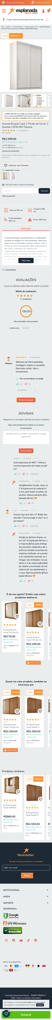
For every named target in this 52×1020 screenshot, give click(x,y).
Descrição (26, 228)
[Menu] (4, 11)
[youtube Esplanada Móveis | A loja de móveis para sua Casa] (21, 941)
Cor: (10, 170)
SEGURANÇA (10, 908)
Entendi (40, 1005)
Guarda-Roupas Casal (31, 27)
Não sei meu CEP (9, 196)
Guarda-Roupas (17, 27)
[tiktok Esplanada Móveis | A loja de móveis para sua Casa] (28, 940)
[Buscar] (47, 19)
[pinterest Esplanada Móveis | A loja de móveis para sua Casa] (35, 940)
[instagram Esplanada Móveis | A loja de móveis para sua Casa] (6, 940)
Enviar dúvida (26, 451)
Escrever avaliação (26, 400)
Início (2, 27)
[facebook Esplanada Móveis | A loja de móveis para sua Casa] (13, 940)
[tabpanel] (12, 627)
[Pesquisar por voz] (3, 19)
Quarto (8, 27)
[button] (12, 35)
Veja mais (26, 260)
